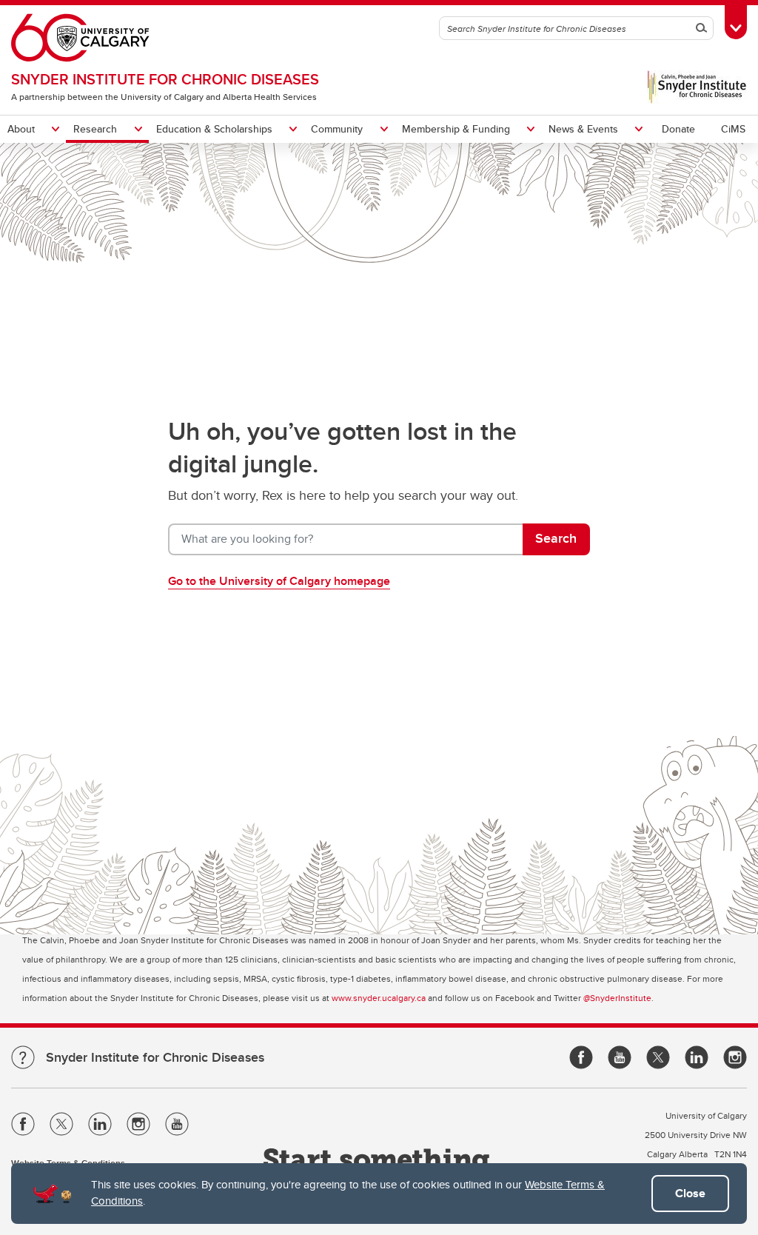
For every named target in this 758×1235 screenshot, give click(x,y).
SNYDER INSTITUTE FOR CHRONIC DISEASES (165, 79)
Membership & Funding (456, 128)
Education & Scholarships (214, 128)
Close (690, 1193)
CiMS (733, 128)
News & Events (583, 128)
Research (95, 128)
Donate (678, 128)
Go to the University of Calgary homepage (279, 580)
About (21, 128)
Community (337, 128)
